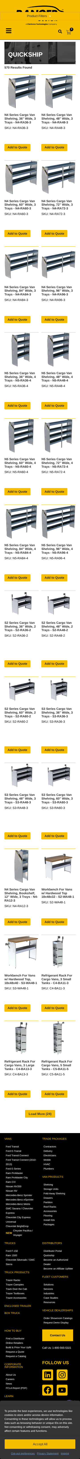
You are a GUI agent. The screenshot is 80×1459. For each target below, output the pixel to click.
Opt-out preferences (23, 1453)
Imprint (65, 1453)
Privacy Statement (47, 1453)
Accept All (40, 1444)
